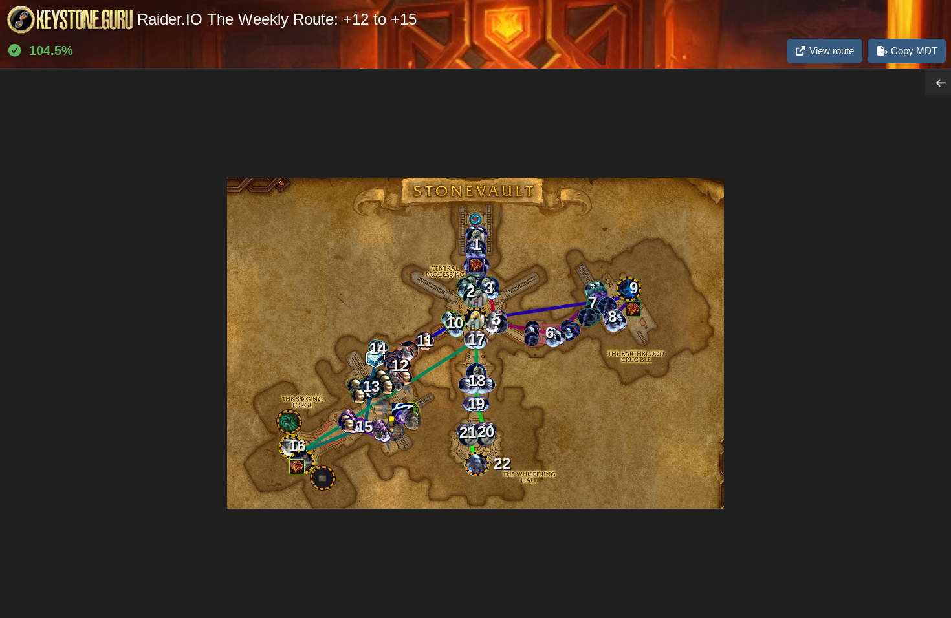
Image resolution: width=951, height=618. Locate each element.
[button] (553, 340)
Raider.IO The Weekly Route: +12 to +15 (277, 19)
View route (830, 50)
